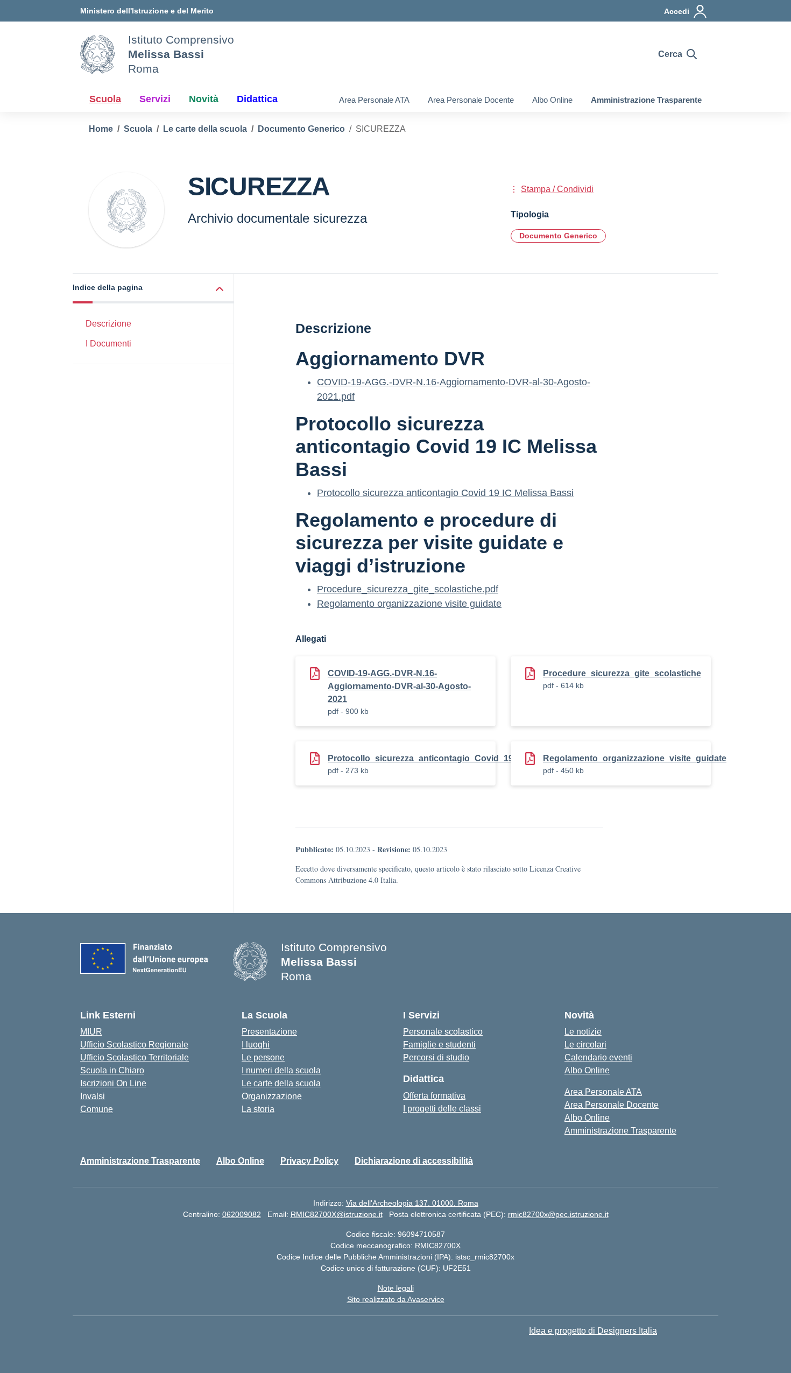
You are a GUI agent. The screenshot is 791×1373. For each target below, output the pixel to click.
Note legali (396, 1288)
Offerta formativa (434, 1095)
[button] (153, 288)
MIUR (91, 1031)
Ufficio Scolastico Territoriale (134, 1057)
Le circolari (585, 1044)
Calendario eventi (598, 1057)
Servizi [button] (155, 99)
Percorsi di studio (436, 1057)
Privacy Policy (309, 1160)
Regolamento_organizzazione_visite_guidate (634, 758)
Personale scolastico (443, 1031)
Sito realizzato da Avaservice (395, 1299)
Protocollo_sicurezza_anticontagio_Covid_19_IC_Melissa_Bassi (459, 758)
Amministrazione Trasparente (646, 99)
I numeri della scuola (281, 1070)
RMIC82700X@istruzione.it (337, 1214)
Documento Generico (558, 235)
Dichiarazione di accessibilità (414, 1160)
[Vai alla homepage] (97, 54)
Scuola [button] (105, 99)
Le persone (263, 1057)
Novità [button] (203, 99)
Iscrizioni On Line (113, 1083)
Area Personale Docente (471, 99)
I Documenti (108, 343)
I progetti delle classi (442, 1108)
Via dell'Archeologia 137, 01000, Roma (412, 1203)
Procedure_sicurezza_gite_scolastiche (622, 673)
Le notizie (583, 1031)
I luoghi (256, 1044)
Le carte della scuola (281, 1083)
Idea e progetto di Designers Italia (593, 1330)
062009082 (241, 1214)
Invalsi (92, 1096)
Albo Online (552, 99)
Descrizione (108, 323)
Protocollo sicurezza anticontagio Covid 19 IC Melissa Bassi (445, 492)
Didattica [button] (257, 99)
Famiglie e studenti (439, 1044)
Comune (96, 1109)
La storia (258, 1109)
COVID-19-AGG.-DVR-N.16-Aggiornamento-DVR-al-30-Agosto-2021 (399, 686)
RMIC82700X (438, 1245)
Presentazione (269, 1031)
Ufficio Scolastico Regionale (134, 1044)
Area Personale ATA (374, 99)
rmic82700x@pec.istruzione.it (558, 1214)
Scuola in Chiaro (112, 1070)
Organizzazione (272, 1096)
